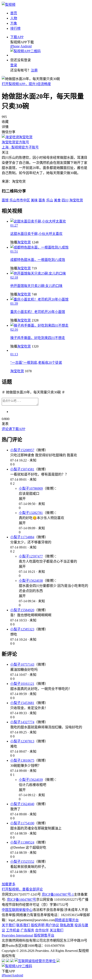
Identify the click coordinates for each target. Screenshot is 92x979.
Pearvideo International (17, 935)
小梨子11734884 (22, 537)
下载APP (17, 37)
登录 (13, 65)
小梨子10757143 (22, 664)
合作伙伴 (42, 930)
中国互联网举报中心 (17, 910)
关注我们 (56, 930)
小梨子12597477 (31, 556)
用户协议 (52, 925)
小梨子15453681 (22, 703)
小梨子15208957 (22, 450)
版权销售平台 (44, 935)
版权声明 (38, 925)
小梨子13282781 (31, 513)
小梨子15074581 (22, 469)
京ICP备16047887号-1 (58, 894)
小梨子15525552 (22, 861)
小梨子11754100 (22, 823)
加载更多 (8, 884)
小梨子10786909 (31, 488)
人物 (13, 18)
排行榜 (15, 28)
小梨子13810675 (22, 760)
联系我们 (23, 925)
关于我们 (8, 925)
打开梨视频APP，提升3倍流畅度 (26, 84)
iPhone (15, 46)
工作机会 (13, 930)
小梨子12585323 (22, 629)
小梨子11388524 (22, 842)
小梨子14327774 (22, 722)
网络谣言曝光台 (67, 920)
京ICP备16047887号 (21, 899)
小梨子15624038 (31, 580)
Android (26, 46)
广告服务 (27, 930)
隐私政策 (67, 925)
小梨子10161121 (22, 683)
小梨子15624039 (31, 779)
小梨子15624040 (22, 804)
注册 (34, 70)
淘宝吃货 (24, 242)
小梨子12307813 (22, 741)
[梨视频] (8, 4)
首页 (13, 13)
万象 (13, 23)
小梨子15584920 (22, 610)
